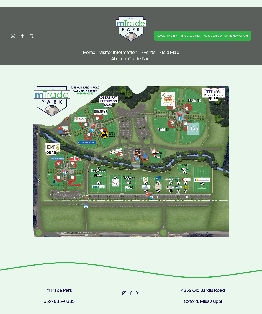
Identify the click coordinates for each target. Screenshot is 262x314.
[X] (31, 35)
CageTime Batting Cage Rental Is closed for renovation (202, 36)
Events (148, 52)
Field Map (169, 52)
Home (89, 52)
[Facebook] (22, 35)
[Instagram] (13, 35)
